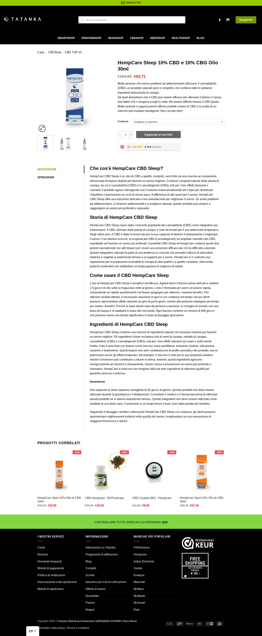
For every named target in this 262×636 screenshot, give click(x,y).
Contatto (91, 568)
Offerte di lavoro (96, 588)
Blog (200, 38)
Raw (137, 609)
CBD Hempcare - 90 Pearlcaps (104, 498)
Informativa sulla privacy (51, 627)
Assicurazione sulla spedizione (57, 581)
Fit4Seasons (142, 547)
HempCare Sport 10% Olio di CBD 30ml (202, 499)
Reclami (42, 554)
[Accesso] (220, 20)
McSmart (139, 602)
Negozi (90, 609)
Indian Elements (144, 561)
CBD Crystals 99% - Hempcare (151, 498)
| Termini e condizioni (77, 627)
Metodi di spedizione (50, 588)
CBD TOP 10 (73, 52)
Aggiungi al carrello (158, 134)
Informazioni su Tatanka (100, 547)
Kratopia (139, 575)
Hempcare (140, 554)
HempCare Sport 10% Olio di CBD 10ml (59, 499)
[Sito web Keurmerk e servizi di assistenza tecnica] (198, 542)
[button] (228, 20)
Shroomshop (91, 38)
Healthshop (181, 38)
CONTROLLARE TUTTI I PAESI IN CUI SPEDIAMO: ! (131, 522)
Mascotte (139, 581)
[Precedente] (43, 95)
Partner (90, 602)
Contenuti (123, 121)
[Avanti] (106, 95)
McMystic (139, 595)
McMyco (139, 588)
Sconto (90, 575)
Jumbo (138, 568)
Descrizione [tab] (46, 169)
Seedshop (157, 38)
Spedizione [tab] (45, 177)
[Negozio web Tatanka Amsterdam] (22, 19)
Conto (41, 547)
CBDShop (136, 38)
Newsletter (92, 595)
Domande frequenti (49, 561)
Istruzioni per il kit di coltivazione (106, 581)
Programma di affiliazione (102, 554)
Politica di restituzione (51, 575)
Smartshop (66, 38)
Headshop (115, 38)
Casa (40, 52)
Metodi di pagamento (50, 568)
